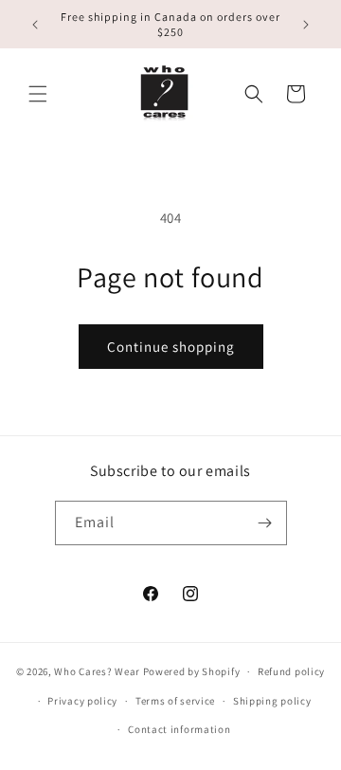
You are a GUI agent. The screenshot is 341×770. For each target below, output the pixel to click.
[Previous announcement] (35, 25)
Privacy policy (82, 700)
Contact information (179, 729)
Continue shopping (171, 347)
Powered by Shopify (192, 671)
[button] (38, 94)
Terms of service (175, 700)
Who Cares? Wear (97, 671)
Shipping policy (272, 700)
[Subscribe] (265, 523)
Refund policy (291, 671)
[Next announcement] (306, 25)
